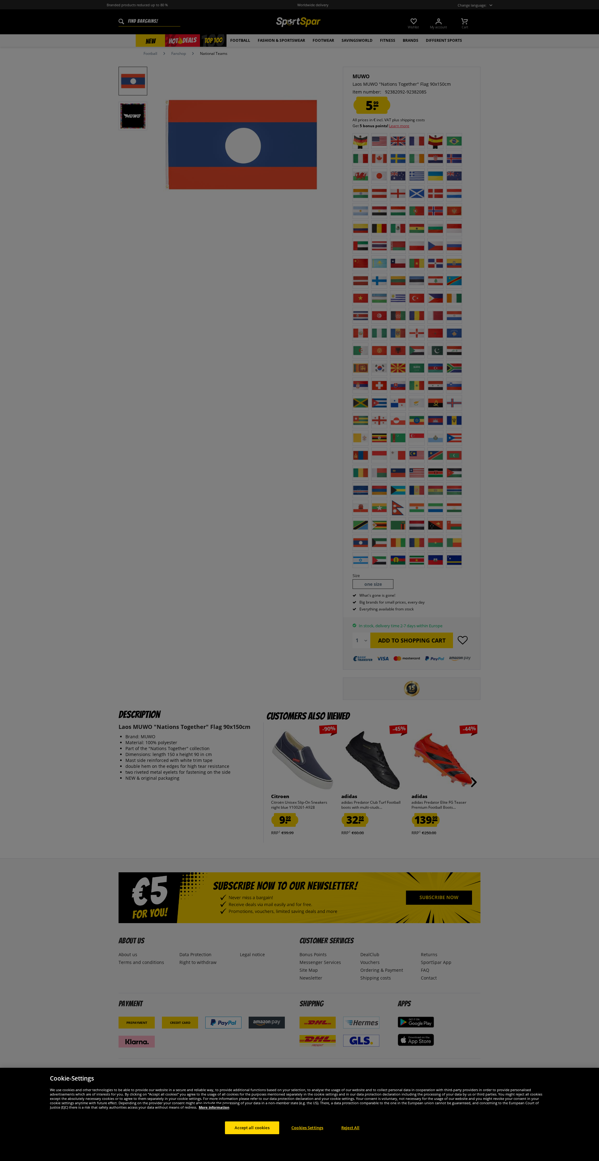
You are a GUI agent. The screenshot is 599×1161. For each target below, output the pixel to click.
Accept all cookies (252, 1127)
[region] (299, 1114)
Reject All (350, 1127)
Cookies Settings (307, 1127)
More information (214, 1107)
